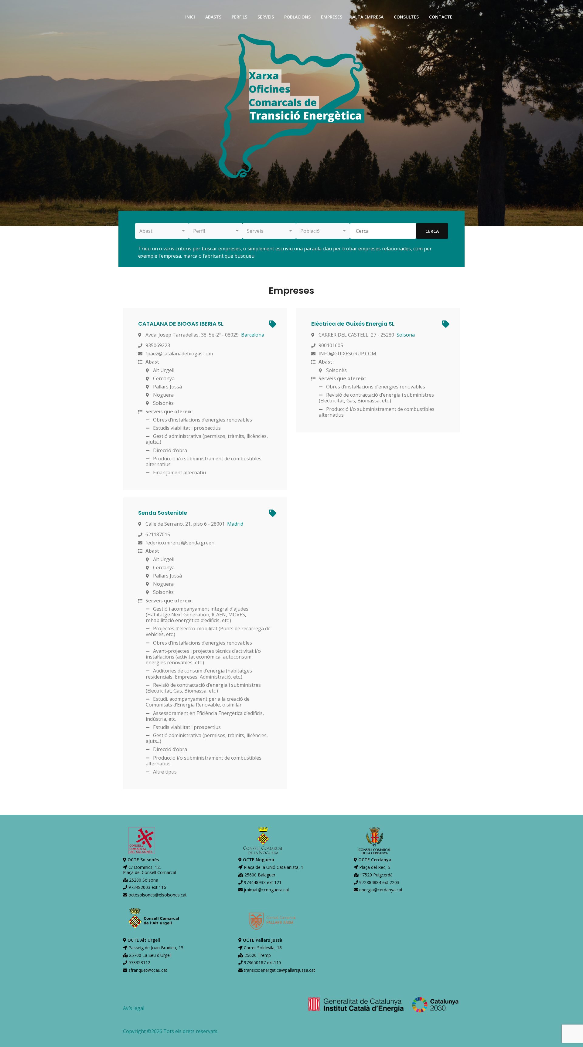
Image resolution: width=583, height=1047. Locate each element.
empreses (331, 17)
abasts (213, 17)
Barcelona (252, 334)
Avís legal (133, 1008)
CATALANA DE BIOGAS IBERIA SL (180, 323)
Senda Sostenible (162, 513)
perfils (239, 17)
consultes (406, 17)
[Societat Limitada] (272, 325)
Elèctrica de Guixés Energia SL (352, 323)
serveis (265, 17)
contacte (440, 17)
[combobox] (162, 231)
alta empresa (368, 17)
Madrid (235, 523)
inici (190, 17)
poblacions (297, 17)
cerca (432, 231)
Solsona (406, 334)
